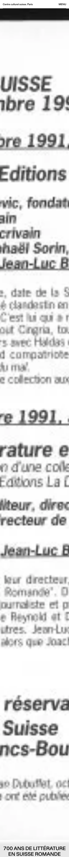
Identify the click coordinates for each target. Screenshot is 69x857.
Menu (62, 4)
